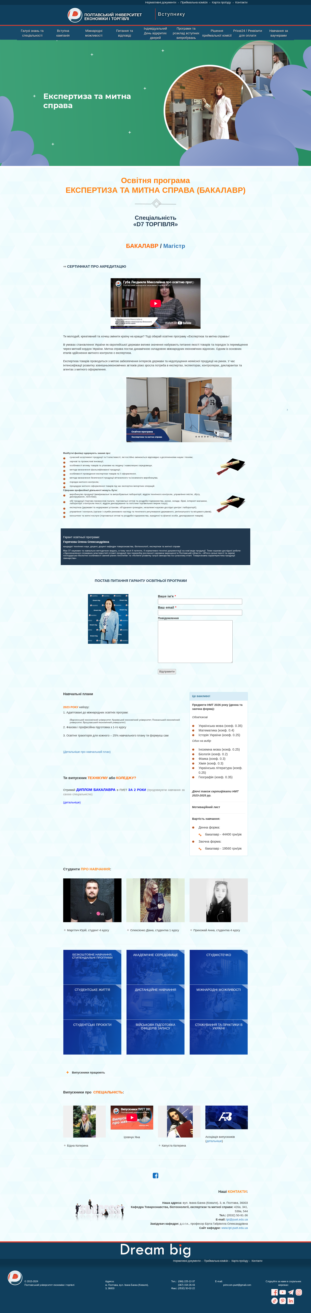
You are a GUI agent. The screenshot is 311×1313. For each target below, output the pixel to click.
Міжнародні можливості (93, 33)
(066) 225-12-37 (186, 1281)
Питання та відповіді (124, 33)
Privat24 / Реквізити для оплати (247, 33)
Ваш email (167, 607)
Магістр (174, 246)
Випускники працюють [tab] (88, 1072)
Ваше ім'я (167, 596)
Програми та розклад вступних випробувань (186, 33)
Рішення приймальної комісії (217, 33)
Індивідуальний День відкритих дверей (155, 33)
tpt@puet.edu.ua (237, 1219)
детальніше (214, 1141)
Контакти (241, 2)
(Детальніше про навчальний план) (87, 751)
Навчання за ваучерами (278, 33)
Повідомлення (168, 618)
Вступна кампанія (63, 33)
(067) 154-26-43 (186, 1285)
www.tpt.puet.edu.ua (234, 1228)
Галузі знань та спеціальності (32, 33)
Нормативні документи (160, 2)
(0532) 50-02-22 (186, 1288)
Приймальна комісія (193, 2)
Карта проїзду (221, 2)
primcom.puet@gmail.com (237, 1285)
